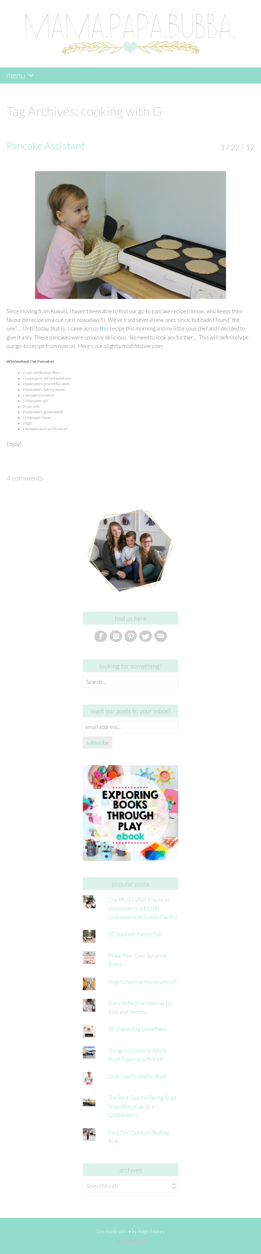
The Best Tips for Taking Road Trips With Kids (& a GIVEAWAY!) (142, 1106)
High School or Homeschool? (142, 981)
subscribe (97, 742)
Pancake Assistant (45, 145)
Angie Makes (151, 1231)
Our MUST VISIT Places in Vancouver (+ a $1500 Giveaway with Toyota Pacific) (143, 908)
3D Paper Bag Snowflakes (138, 1029)
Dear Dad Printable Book (137, 1076)
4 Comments (24, 478)
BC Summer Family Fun (135, 934)
